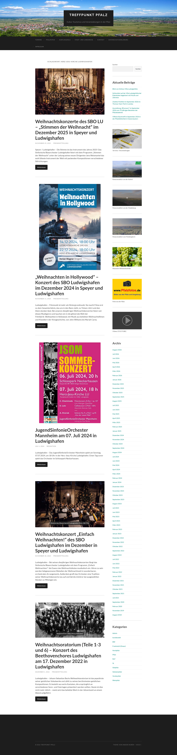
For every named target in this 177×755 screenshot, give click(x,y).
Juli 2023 (115, 508)
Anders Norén (128, 745)
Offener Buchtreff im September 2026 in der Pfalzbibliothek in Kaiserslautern (126, 118)
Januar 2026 (116, 380)
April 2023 (116, 521)
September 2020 (118, 602)
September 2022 (118, 551)
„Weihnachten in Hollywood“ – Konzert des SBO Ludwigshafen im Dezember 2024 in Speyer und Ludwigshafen (69, 285)
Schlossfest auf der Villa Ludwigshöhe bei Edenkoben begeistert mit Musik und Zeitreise (126, 95)
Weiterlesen (41, 167)
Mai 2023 (115, 516)
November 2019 (118, 610)
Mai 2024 (115, 465)
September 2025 (118, 397)
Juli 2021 (115, 598)
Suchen (115, 64)
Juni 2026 (115, 358)
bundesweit (116, 637)
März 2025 (116, 422)
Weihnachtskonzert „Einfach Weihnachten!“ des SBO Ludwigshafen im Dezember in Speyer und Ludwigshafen (66, 542)
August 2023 (117, 504)
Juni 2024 (115, 461)
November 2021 (118, 585)
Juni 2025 (115, 410)
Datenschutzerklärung (118, 40)
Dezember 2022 (118, 538)
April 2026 (116, 367)
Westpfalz (116, 680)
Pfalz (114, 655)
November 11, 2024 (43, 299)
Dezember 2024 (118, 435)
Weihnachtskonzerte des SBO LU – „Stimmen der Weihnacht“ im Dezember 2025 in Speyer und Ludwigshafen (69, 130)
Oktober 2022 (117, 546)
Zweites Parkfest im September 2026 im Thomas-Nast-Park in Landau (126, 103)
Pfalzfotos (50, 40)
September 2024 (118, 448)
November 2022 (118, 542)
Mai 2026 (115, 362)
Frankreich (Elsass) (119, 646)
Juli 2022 (115, 559)
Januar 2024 (116, 482)
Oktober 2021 (117, 589)
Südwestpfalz (117, 672)
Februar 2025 (117, 427)
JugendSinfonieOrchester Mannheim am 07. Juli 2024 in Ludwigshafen (66, 435)
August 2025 (117, 401)
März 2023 (116, 525)
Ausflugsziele (65, 40)
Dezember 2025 (118, 384)
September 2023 (118, 499)
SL (113, 663)
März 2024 (116, 474)
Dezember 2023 (118, 486)
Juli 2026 (115, 354)
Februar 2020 (117, 606)
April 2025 (116, 418)
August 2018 (117, 615)
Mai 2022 (115, 568)
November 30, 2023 (43, 556)
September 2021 (118, 593)
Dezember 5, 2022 (42, 672)
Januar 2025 (116, 431)
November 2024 (118, 439)
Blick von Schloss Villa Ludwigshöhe (125, 89)
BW (113, 642)
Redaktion (51, 446)
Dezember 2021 (118, 581)
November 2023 (118, 491)
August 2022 (117, 555)
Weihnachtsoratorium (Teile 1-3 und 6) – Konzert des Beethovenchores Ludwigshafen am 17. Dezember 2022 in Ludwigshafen (68, 655)
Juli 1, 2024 (39, 446)
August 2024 (117, 452)
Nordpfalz (116, 650)
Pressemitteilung (60, 143)
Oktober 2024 (117, 444)
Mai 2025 (115, 414)
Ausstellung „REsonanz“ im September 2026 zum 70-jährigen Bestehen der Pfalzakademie (125, 110)
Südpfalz (115, 667)
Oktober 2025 (117, 392)
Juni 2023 (115, 512)
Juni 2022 (115, 564)
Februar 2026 (117, 375)
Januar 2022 (116, 576)
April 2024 (116, 469)
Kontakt (100, 40)
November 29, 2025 (43, 143)
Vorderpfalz (116, 676)
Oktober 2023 (117, 495)
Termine (38, 40)
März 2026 (116, 371)
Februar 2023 (117, 529)
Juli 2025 (115, 405)
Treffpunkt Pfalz (88, 15)
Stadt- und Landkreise (84, 40)
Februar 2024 (117, 478)
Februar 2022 (117, 572)
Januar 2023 (116, 534)
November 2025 (118, 388)
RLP (113, 659)
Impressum (39, 46)
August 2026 (117, 350)
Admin (114, 633)
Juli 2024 (115, 457)
